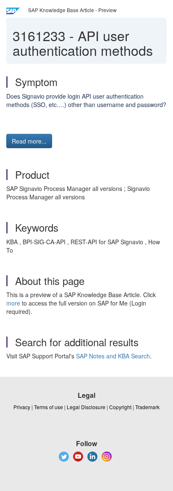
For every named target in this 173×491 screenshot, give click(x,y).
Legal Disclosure (86, 406)
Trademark (147, 406)
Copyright (120, 406)
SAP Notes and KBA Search (113, 356)
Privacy (21, 406)
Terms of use (48, 406)
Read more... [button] (29, 141)
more (13, 303)
